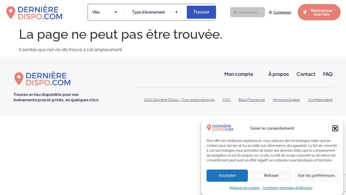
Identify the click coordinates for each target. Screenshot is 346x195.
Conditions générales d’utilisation (287, 188)
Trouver (201, 12)
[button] (335, 128)
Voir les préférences (316, 175)
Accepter (227, 175)
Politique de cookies (244, 188)
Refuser (271, 175)
